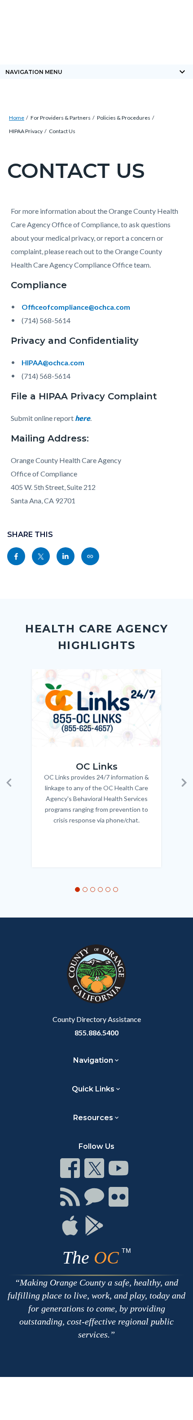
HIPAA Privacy (26, 131)
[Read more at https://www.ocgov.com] (96, 974)
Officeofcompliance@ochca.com (76, 307)
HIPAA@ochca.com (53, 362)
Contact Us (62, 131)
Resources (93, 1117)
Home (16, 117)
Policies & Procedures (123, 117)
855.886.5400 (96, 1032)
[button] (9, 782)
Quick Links (93, 1089)
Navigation (93, 1060)
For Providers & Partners (61, 117)
